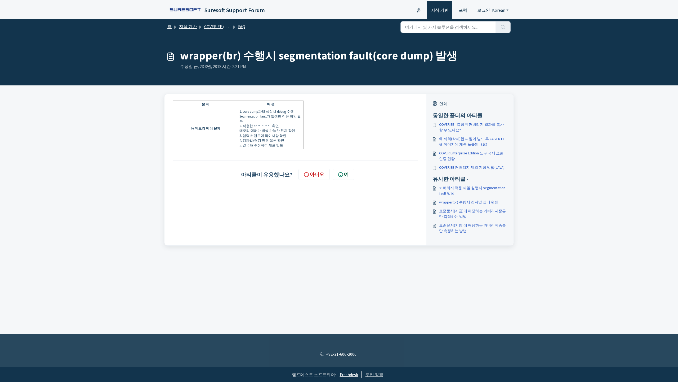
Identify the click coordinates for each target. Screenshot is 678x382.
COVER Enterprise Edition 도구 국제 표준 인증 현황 (471, 156)
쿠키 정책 (374, 374)
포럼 (463, 10)
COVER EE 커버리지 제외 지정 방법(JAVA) (472, 167)
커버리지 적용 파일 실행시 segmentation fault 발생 (472, 190)
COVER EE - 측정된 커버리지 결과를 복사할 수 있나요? (471, 127)
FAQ (241, 26)
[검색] (503, 27)
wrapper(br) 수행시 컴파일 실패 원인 (468, 202)
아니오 (317, 174)
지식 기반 (440, 10)
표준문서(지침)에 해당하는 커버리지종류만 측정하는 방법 (472, 214)
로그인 (483, 10)
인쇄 (443, 103)
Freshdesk (349, 374)
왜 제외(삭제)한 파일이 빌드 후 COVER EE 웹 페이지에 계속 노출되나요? (472, 141)
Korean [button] (498, 10)
